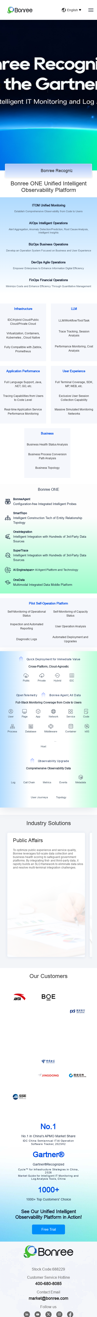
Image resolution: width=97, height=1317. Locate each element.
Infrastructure (23, 309)
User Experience (74, 371)
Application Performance (23, 371)
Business (47, 433)
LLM (74, 309)
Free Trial (48, 1278)
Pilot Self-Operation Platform (48, 603)
